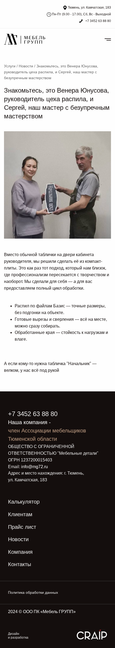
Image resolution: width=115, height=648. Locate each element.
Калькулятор (24, 502)
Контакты (19, 564)
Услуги (10, 66)
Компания (20, 552)
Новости (26, 66)
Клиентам (20, 514)
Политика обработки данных (33, 592)
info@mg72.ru (34, 466)
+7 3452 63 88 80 (98, 21)
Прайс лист (22, 527)
